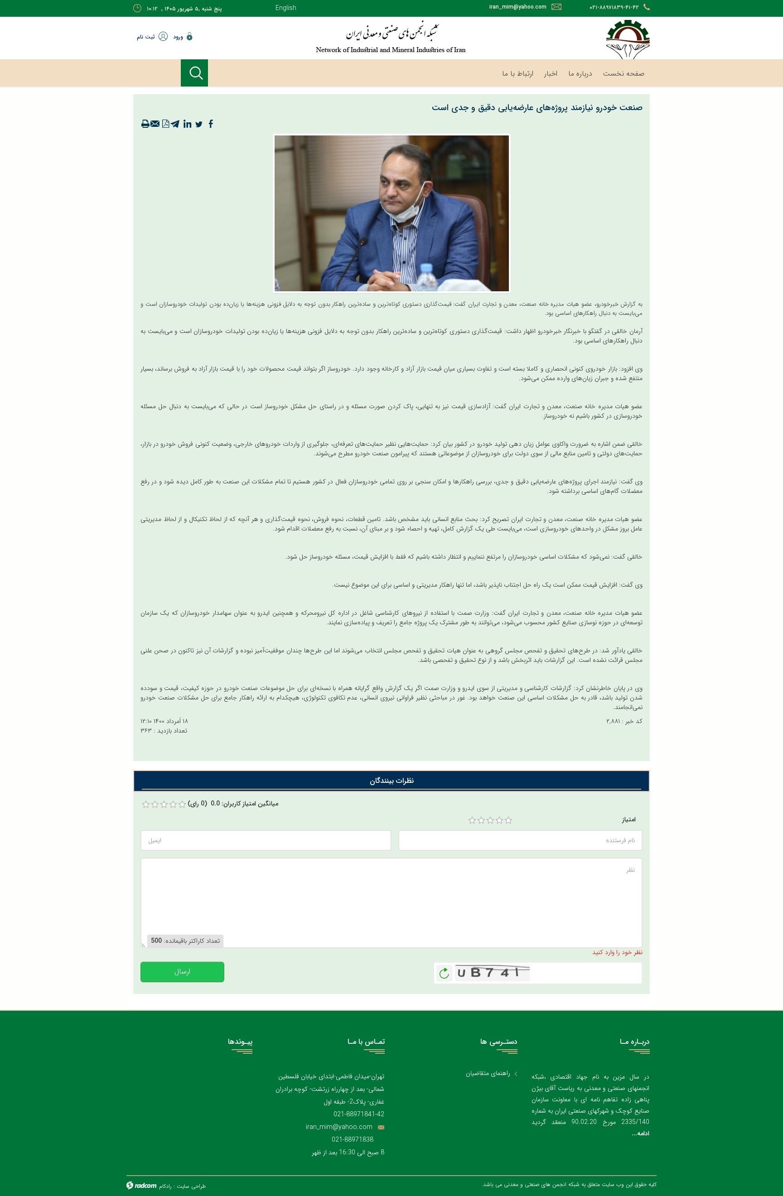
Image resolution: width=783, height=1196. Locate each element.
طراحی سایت (191, 1186)
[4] (499, 820)
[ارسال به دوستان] (155, 124)
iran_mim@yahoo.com (517, 7)
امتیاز (629, 820)
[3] (490, 820)
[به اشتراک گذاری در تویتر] (199, 124)
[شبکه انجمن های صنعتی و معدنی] (362, 36)
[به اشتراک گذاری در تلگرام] (175, 124)
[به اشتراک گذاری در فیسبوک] (211, 124)
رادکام (165, 1186)
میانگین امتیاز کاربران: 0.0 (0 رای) (233, 804)
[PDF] (165, 124)
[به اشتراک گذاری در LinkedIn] (187, 124)
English (286, 8)
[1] (472, 820)
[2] (481, 820)
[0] (146, 805)
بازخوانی (444, 970)
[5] (508, 820)
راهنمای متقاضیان (488, 1073)
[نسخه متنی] (145, 124)
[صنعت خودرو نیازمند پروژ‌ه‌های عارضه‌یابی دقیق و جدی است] (392, 213)
